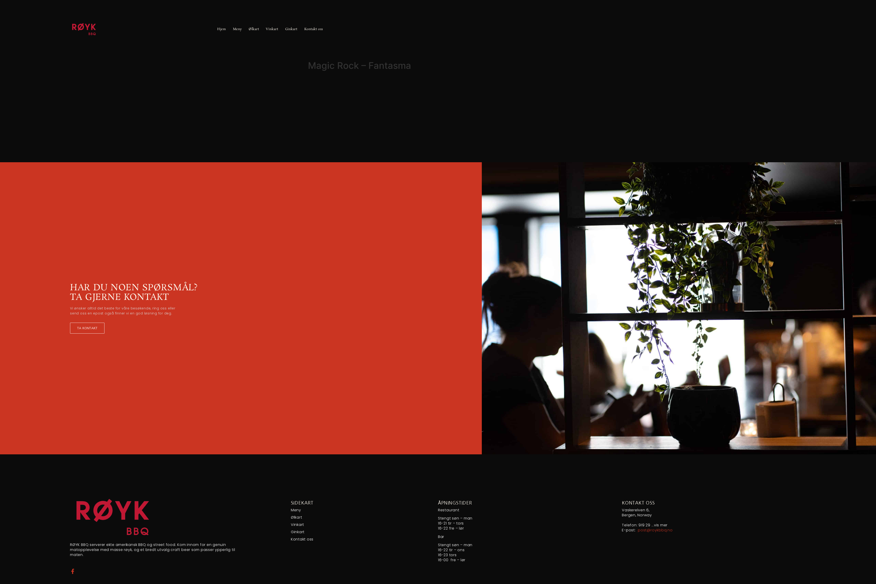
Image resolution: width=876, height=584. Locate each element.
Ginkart (291, 29)
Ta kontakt (87, 328)
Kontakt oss (313, 29)
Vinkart (272, 29)
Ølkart (254, 29)
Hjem (221, 29)
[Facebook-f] (72, 571)
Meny (237, 29)
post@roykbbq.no (655, 530)
